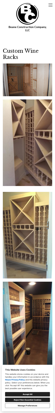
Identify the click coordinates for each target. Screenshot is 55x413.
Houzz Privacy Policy (15, 380)
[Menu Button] (50, 5)
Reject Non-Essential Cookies (27, 400)
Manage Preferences (27, 405)
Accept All (27, 394)
